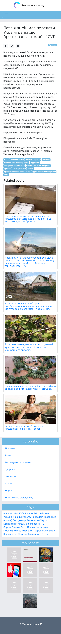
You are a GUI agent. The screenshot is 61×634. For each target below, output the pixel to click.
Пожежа (22, 534)
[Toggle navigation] (6, 15)
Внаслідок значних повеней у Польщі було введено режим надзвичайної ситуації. (30, 387)
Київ (21, 513)
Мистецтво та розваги (18, 462)
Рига (6, 174)
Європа (38, 530)
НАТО (6, 159)
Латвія (30, 168)
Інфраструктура (12, 530)
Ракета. (26, 516)
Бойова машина (17, 159)
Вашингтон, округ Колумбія (38, 165)
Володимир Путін (38, 534)
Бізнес (8, 455)
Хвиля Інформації (32, 5)
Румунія (7, 168)
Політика (52, 45)
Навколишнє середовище (19, 497)
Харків (44, 520)
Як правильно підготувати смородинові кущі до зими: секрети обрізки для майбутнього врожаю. (29, 347)
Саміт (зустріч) (19, 168)
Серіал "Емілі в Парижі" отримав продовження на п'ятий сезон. (24, 427)
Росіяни (29, 513)
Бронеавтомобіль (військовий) (17, 171)
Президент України (38, 527)
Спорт (8, 483)
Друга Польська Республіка (44, 171)
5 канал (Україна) (33, 159)
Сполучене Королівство (14, 165)
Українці (17, 516)
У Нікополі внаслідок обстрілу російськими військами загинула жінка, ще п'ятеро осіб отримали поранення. (29, 306)
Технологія (11, 476)
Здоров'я (10, 469)
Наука (8, 490)
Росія (6, 513)
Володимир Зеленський (26, 520)
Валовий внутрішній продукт (16, 162)
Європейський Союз (15, 527)
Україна (14, 513)
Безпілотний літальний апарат (20, 523)
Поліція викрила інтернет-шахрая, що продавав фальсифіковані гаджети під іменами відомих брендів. (28, 219)
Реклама (46, 159)
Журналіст (35, 162)
